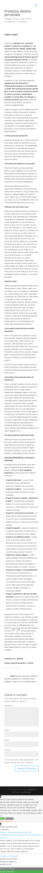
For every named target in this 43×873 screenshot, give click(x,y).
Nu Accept (10, 818)
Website (7, 750)
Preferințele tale (6, 821)
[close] (0, 824)
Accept (2, 818)
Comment (8, 706)
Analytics (19, 832)
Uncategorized (9, 21)
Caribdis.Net (26, 792)
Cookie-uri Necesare (8, 832)
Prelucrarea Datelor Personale (25, 835)
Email (7, 740)
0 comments (22, 21)
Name (7, 730)
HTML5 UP (32, 789)
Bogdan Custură (13, 19)
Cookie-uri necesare (8, 856)
